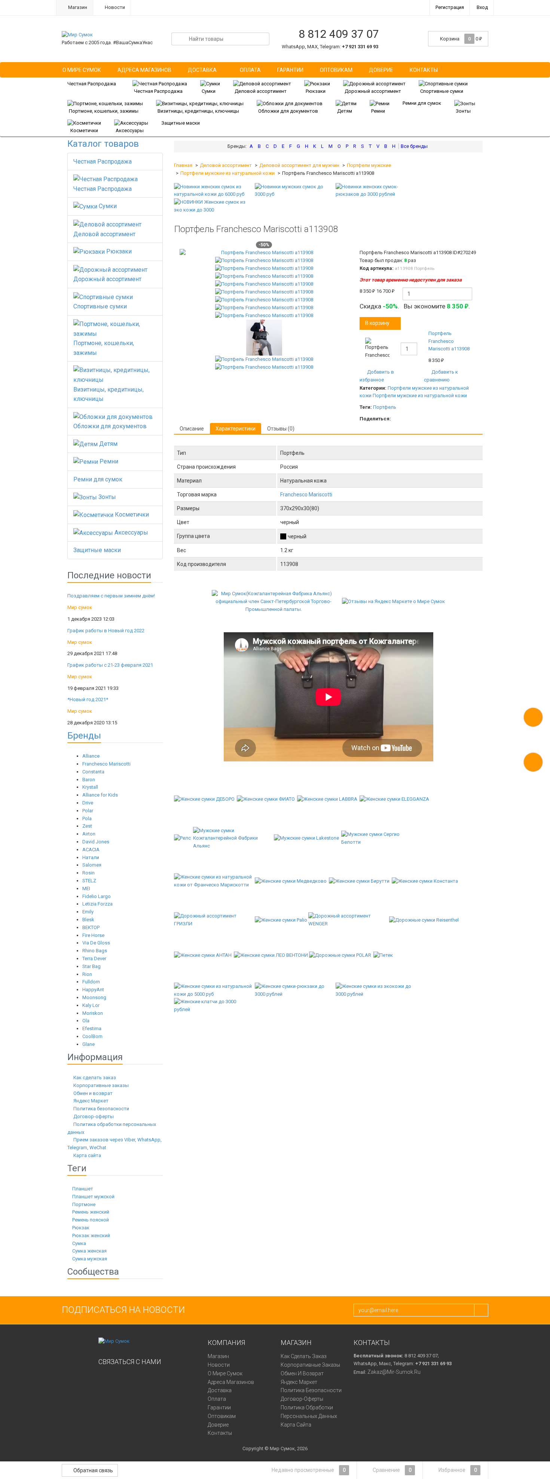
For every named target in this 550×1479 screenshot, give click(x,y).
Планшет (82, 1189)
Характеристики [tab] (236, 429)
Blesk (88, 919)
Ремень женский (90, 1212)
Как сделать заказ (94, 1077)
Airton (88, 834)
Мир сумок (79, 607)
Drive (87, 803)
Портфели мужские (369, 165)
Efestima (91, 1028)
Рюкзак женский (90, 1235)
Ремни (378, 111)
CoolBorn (92, 1036)
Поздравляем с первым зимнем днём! (111, 596)
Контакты (424, 70)
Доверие (381, 70)
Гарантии (290, 70)
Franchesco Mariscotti (106, 764)
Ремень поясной (90, 1220)
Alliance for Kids (100, 795)
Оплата (250, 70)
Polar (87, 810)
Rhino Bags (94, 950)
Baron (88, 779)
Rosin (88, 873)
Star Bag (91, 966)
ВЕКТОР (91, 927)
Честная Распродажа (91, 83)
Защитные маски (180, 123)
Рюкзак (80, 1227)
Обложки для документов (288, 111)
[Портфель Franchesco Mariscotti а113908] (264, 253)
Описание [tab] (192, 429)
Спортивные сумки (441, 91)
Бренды (84, 735)
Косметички (84, 130)
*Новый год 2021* (87, 699)
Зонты (463, 111)
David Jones (95, 842)
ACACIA (91, 849)
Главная (183, 165)
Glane (88, 1044)
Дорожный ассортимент (373, 91)
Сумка (78, 1243)
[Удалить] (472, 347)
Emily (88, 912)
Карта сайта (87, 1155)
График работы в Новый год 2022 (105, 630)
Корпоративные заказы (101, 1085)
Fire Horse (93, 935)
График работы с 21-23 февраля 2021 (110, 665)
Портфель (384, 407)
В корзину (377, 323)
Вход (482, 7)
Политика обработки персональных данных (309, 1412)
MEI (86, 888)
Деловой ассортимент (261, 91)
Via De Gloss (96, 943)
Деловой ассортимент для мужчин (299, 165)
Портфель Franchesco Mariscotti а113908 (449, 341)
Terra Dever (94, 958)
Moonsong (94, 997)
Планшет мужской (92, 1196)
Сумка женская (89, 1251)
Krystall (90, 787)
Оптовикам (336, 70)
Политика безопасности (101, 1108)
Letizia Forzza (97, 904)
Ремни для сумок (422, 103)
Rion (87, 974)
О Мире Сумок (81, 70)
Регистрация (450, 7)
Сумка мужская (89, 1259)
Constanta (93, 772)
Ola (85, 1020)
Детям (344, 111)
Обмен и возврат (93, 1093)
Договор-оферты (93, 1116)
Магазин (77, 7)
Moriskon (92, 1013)
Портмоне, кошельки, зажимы (103, 111)
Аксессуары (130, 130)
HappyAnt (93, 989)
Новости (114, 7)
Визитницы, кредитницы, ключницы (198, 111)
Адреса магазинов (144, 70)
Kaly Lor (91, 1005)
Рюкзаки (316, 91)
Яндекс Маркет (91, 1101)
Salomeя (91, 865)
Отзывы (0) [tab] (280, 429)
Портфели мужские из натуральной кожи (227, 173)
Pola (87, 818)
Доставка (202, 70)
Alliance (91, 756)
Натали (90, 857)
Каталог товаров (103, 144)
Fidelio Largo (96, 896)
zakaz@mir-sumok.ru (394, 1372)
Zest (87, 826)
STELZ (89, 880)
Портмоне (83, 1204)
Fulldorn (91, 982)
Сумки (209, 91)
